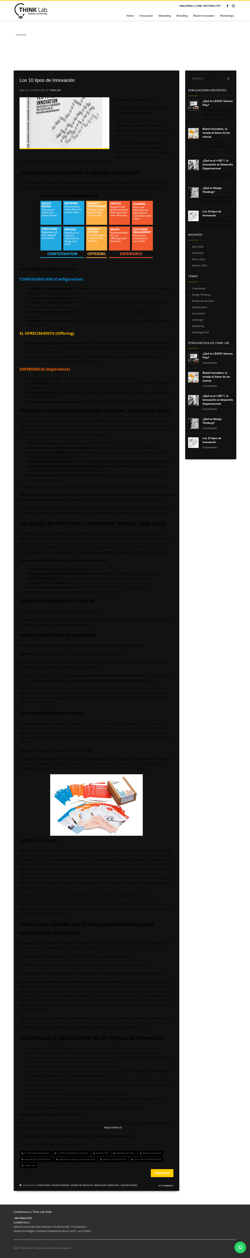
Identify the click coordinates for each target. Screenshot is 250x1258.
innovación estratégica (37, 1159)
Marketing (113, 1185)
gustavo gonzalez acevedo (72, 1153)
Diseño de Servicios (82, 1185)
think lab (29, 1165)
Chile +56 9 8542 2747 (208, 6)
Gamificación (199, 307)
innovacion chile (125, 1153)
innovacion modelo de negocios (77, 1159)
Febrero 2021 (199, 265)
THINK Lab (54, 90)
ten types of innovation (147, 1159)
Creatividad (44, 1185)
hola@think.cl (187, 6)
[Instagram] (233, 6)
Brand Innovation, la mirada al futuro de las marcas (216, 132)
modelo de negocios (114, 1159)
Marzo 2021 (198, 259)
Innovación (100, 1185)
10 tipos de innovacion (37, 1153)
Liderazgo (197, 319)
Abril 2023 (197, 253)
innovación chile (152, 1153)
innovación (102, 1153)
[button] (240, 1247)
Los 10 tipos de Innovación (47, 80)
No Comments (166, 1186)
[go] (228, 79)
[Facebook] (227, 6)
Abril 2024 (197, 246)
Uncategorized (129, 1185)
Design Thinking (60, 1185)
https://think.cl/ (113, 1127)
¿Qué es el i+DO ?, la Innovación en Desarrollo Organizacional (218, 164)
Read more (162, 1173)
